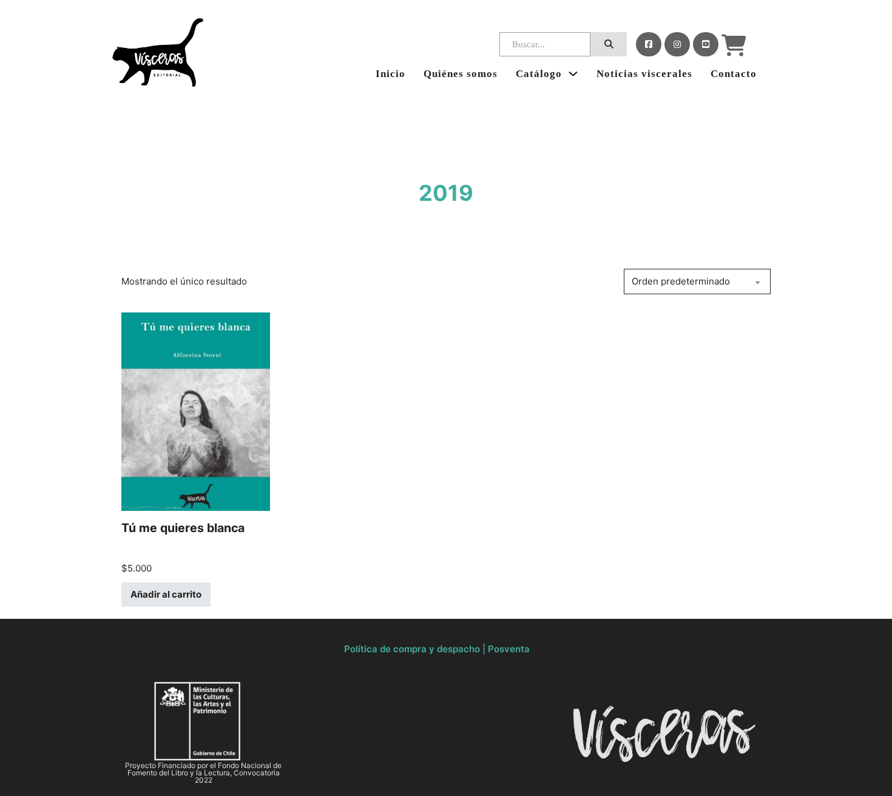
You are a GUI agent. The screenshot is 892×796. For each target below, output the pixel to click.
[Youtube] (705, 44)
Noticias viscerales (644, 74)
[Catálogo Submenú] (573, 74)
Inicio (390, 74)
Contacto (734, 74)
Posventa (509, 649)
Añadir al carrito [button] (165, 594)
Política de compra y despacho (412, 649)
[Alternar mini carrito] (733, 45)
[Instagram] (677, 44)
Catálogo (539, 74)
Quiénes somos (461, 74)
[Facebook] (648, 44)
